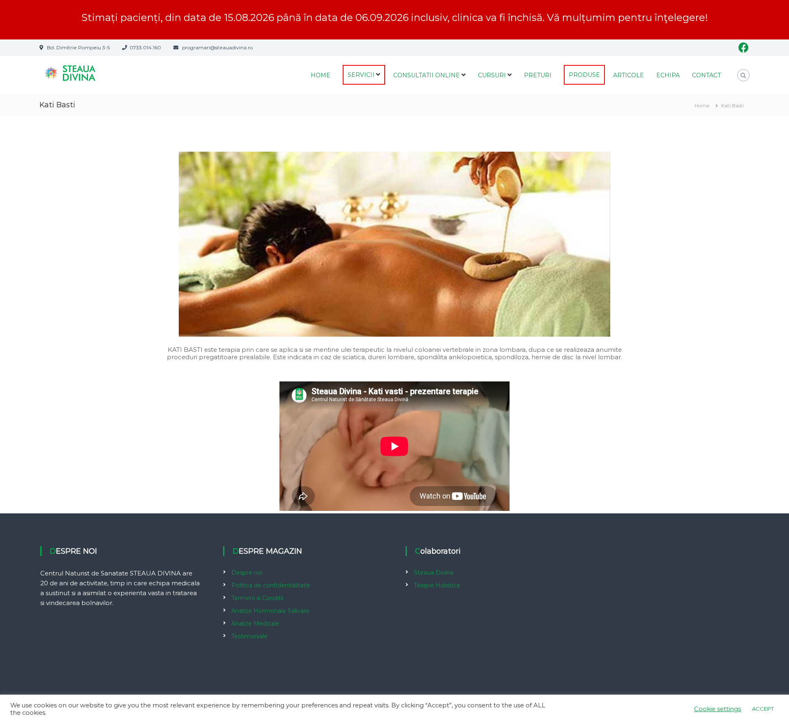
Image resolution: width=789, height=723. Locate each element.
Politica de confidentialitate (270, 585)
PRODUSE (584, 75)
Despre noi (247, 572)
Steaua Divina (433, 572)
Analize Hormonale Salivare (270, 610)
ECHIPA (668, 75)
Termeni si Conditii (257, 598)
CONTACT (706, 75)
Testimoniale (249, 636)
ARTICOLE (628, 75)
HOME (320, 75)
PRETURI (537, 75)
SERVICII (361, 75)
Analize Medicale (255, 623)
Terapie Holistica (437, 585)
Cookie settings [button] (717, 709)
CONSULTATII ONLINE (426, 75)
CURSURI (492, 75)
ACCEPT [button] (763, 708)
